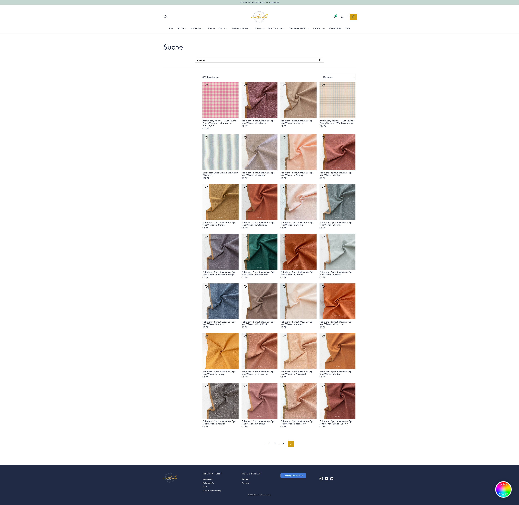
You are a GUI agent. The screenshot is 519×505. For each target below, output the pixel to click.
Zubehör (317, 28)
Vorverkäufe (335, 28)
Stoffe (181, 28)
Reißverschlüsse (240, 28)
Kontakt (245, 479)
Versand (245, 483)
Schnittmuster (275, 28)
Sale (347, 28)
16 (283, 443)
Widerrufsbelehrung (211, 490)
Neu (171, 28)
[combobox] (259, 60)
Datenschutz (208, 483)
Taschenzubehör (298, 28)
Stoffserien (196, 28)
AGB (204, 487)
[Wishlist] (348, 16)
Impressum (207, 479)
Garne (222, 28)
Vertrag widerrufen (293, 475)
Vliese (258, 28)
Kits (210, 28)
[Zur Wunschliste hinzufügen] (206, 85)
